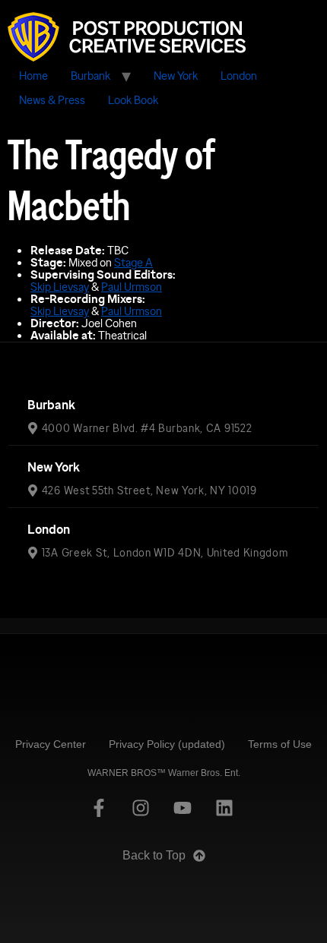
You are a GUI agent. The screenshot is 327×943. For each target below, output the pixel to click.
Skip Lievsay (59, 287)
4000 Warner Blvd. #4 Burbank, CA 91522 (147, 428)
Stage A (133, 262)
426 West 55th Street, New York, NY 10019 (149, 490)
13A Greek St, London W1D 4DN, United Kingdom (165, 553)
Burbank (90, 76)
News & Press (52, 100)
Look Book (133, 100)
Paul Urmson (131, 287)
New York (176, 76)
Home (33, 76)
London (239, 76)
